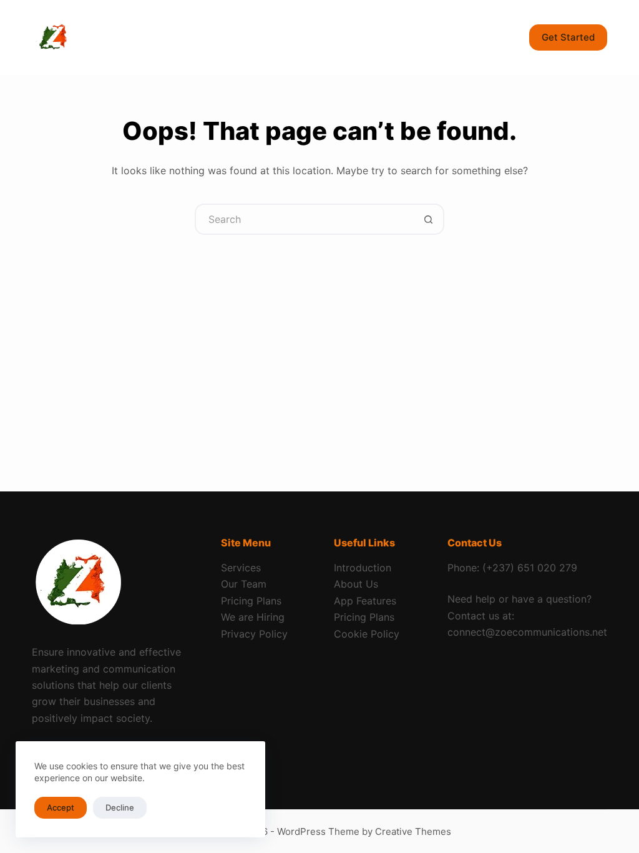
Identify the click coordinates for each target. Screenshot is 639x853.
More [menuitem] (478, 37)
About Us (356, 584)
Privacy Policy (254, 634)
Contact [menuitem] (417, 37)
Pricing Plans (251, 600)
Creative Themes (413, 831)
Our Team (243, 584)
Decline (119, 807)
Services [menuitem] (226, 37)
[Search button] (428, 219)
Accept (60, 807)
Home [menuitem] (162, 37)
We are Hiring (253, 617)
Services (241, 567)
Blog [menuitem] (358, 37)
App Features (365, 600)
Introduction (362, 567)
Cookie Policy (366, 634)
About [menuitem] (302, 37)
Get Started (568, 37)
